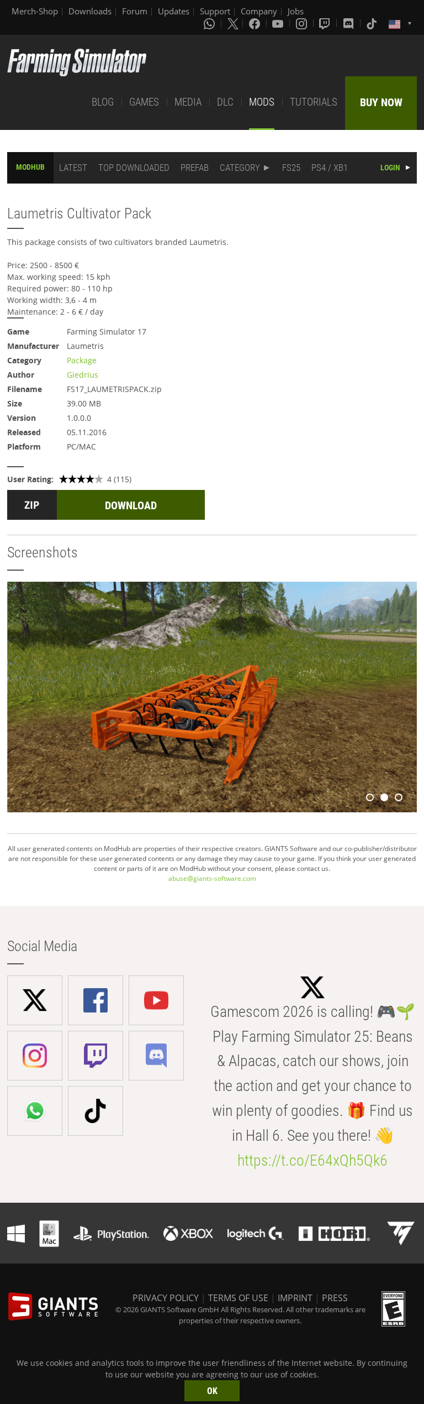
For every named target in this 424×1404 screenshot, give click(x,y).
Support (215, 11)
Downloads (90, 11)
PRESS (335, 1298)
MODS (261, 102)
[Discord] (349, 23)
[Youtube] (278, 23)
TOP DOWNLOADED (133, 167)
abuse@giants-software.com (212, 878)
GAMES (144, 102)
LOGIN (390, 167)
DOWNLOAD (131, 505)
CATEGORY (240, 167)
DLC (225, 102)
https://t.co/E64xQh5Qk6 (312, 1160)
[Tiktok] (372, 23)
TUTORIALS (313, 102)
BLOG (103, 102)
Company (259, 11)
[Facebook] (255, 23)
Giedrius (82, 374)
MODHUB (30, 167)
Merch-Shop (35, 11)
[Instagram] (302, 23)
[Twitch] (325, 23)
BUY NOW (381, 102)
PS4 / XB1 (329, 167)
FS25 (291, 167)
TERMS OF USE (238, 1298)
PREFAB (195, 167)
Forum (134, 11)
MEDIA (188, 102)
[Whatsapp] (210, 23)
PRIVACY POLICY (165, 1298)
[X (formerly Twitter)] (233, 23)
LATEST (73, 167)
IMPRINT (295, 1298)
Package (82, 360)
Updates (173, 11)
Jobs (296, 11)
